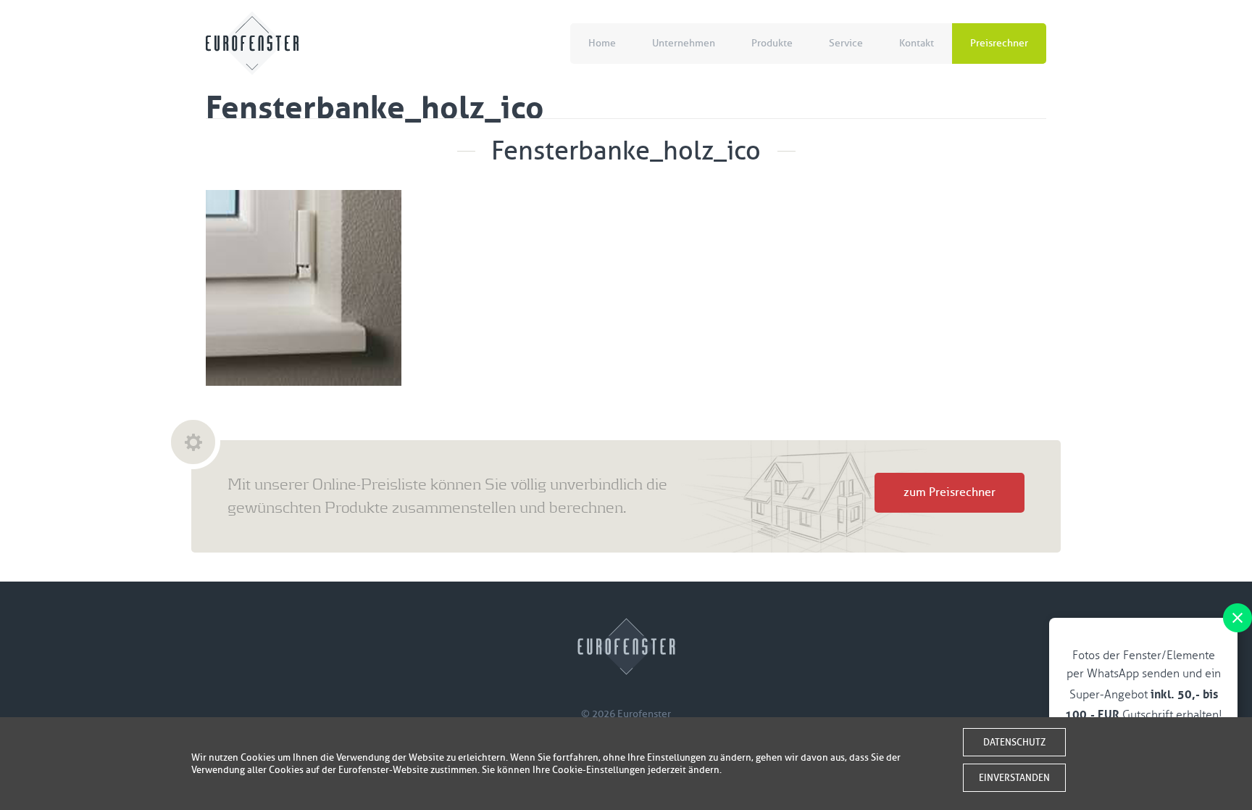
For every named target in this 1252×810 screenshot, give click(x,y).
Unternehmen (683, 43)
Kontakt (916, 43)
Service (846, 43)
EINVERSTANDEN (1014, 778)
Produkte (772, 43)
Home (602, 43)
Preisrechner (999, 43)
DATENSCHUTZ (1014, 742)
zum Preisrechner (949, 492)
